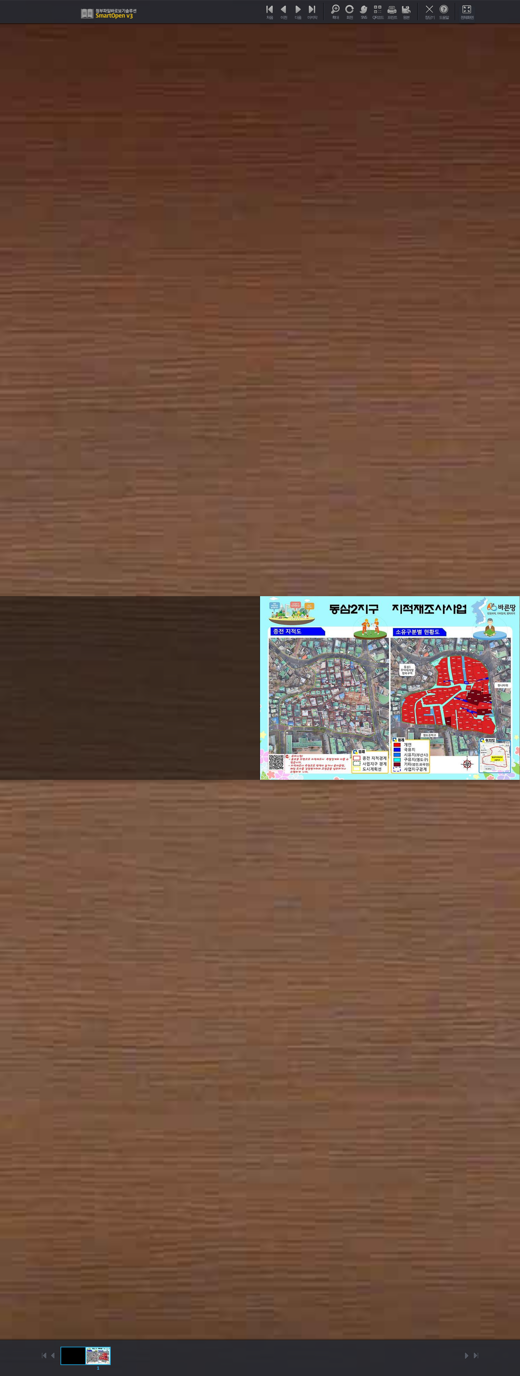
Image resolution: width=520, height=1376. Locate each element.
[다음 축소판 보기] (467, 1355)
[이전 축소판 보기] (53, 1355)
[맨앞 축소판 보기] (44, 1355)
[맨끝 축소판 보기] (476, 1355)
